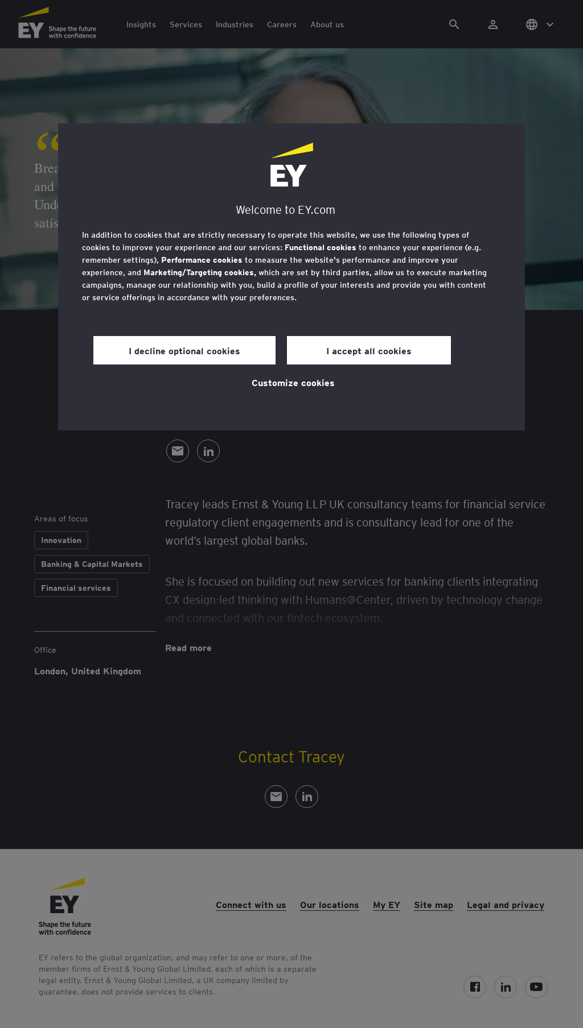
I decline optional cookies (184, 350)
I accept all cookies (369, 350)
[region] (291, 276)
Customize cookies (293, 382)
